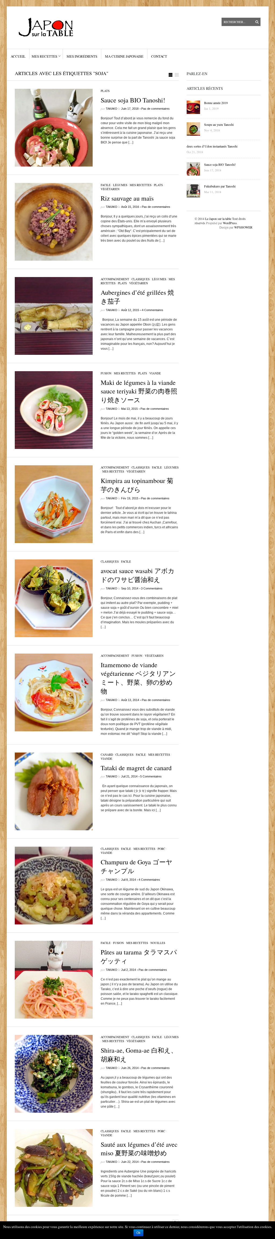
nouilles (157, 943)
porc (161, 849)
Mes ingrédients (82, 56)
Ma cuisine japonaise (124, 56)
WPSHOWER (243, 227)
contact (159, 56)
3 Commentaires (151, 588)
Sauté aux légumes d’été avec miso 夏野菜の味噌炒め (139, 1148)
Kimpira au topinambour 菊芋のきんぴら (137, 485)
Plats (105, 91)
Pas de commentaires (155, 108)
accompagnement (115, 279)
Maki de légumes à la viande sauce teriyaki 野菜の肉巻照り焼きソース (139, 391)
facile (106, 185)
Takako (111, 108)
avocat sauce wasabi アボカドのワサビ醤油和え (138, 575)
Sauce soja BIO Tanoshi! (133, 100)
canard (107, 755)
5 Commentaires (151, 776)
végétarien (110, 189)
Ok (138, 1233)
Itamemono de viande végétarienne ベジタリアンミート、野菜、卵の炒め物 (138, 678)
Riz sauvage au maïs (127, 198)
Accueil (18, 56)
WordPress (230, 223)
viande (155, 373)
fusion (106, 373)
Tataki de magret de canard (136, 768)
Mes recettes (44, 56)
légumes (120, 185)
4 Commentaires (152, 310)
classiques (141, 279)
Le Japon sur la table (218, 218)
